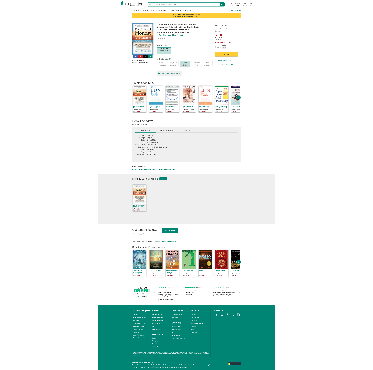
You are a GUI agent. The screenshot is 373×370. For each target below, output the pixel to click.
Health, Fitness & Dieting (148, 169)
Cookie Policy (183, 365)
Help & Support (176, 326)
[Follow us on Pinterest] (227, 314)
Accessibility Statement (208, 365)
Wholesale (175, 317)
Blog (153, 326)
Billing (173, 332)
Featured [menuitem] (136, 10)
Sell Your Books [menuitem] (236, 10)
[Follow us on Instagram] (238, 314)
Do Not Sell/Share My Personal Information (164, 365)
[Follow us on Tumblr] (233, 314)
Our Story (194, 314)
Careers (193, 326)
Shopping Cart (156, 341)
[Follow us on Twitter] (222, 314)
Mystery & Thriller (138, 326)
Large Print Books (138, 335)
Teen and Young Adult (139, 317)
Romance (136, 332)
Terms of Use (136, 365)
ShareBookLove (157, 314)
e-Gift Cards (156, 323)
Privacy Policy (146, 365)
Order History (156, 344)
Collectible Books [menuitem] (174, 10)
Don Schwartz (178, 35)
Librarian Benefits (157, 320)
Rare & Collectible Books (140, 338)
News (192, 329)
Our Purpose (195, 317)
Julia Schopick (164, 35)
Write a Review (170, 230)
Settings (154, 338)
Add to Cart (226, 54)
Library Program (177, 314)
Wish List (155, 347)
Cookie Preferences (194, 365)
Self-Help (136, 320)
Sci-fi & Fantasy (138, 329)
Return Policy (176, 335)
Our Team (194, 320)
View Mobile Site (157, 329)
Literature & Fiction (139, 323)
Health (134, 169)
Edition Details (145, 130)
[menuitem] (237, 4)
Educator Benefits (157, 317)
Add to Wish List (225, 60)
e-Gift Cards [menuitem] (187, 10)
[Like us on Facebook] (216, 314)
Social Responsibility (197, 323)
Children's (136, 314)
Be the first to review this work (165, 241)
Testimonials (194, 332)
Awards (187, 130)
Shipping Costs (176, 329)
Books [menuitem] (145, 10)
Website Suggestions (178, 338)
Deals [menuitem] (152, 10)
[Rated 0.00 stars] (161, 39)
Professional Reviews (167, 130)
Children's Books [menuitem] (161, 10)
